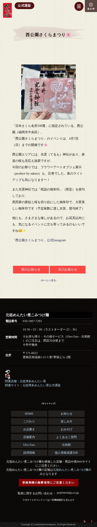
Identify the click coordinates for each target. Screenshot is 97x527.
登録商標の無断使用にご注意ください (48, 482)
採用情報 (29, 452)
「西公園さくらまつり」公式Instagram (39, 240)
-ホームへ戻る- (48, 280)
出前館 (66, 444)
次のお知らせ (67, 269)
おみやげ (66, 429)
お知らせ (66, 413)
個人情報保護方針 (66, 452)
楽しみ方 (66, 421)
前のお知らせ (30, 269)
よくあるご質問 (66, 437)
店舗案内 (29, 437)
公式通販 (24, 5)
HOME (29, 413)
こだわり (29, 421)
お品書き (29, 429)
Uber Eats (29, 444)
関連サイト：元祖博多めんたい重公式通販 (33, 385)
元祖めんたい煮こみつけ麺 (70, 469)
